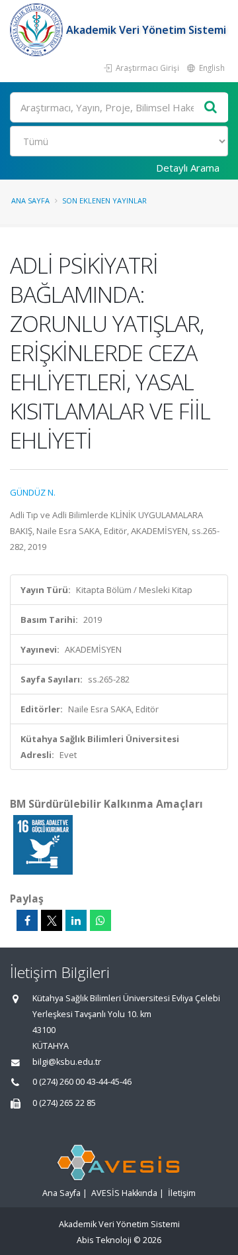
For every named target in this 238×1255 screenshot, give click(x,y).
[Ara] (211, 108)
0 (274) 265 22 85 (64, 1103)
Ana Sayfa (30, 200)
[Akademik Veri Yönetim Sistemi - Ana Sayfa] (38, 30)
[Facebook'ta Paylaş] (27, 920)
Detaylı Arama (187, 167)
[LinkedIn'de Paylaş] (76, 920)
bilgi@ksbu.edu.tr (66, 1061)
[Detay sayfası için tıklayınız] (43, 844)
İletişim (182, 1193)
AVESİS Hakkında (124, 1193)
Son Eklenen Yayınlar (104, 200)
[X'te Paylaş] (51, 920)
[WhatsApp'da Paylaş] (100, 920)
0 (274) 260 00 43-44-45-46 (82, 1081)
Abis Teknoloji (104, 1240)
